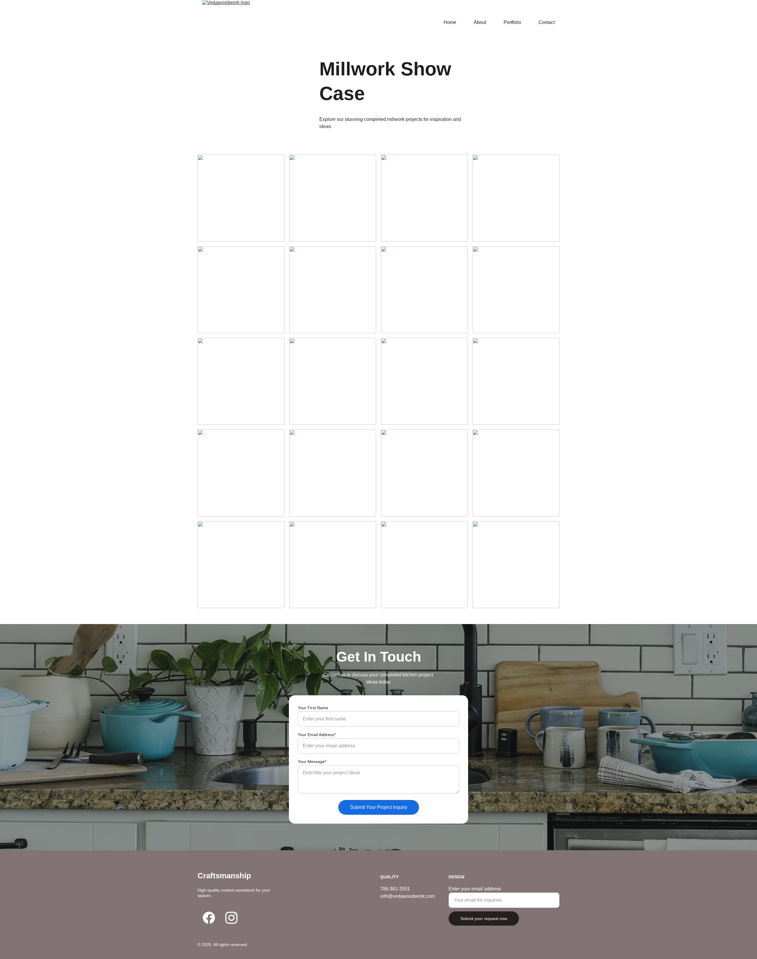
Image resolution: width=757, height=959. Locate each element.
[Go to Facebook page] (209, 918)
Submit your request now (483, 918)
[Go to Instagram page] (231, 918)
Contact (546, 22)
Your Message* (312, 761)
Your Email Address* (317, 734)
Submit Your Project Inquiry (378, 807)
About (480, 22)
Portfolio (512, 22)
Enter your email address (475, 888)
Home (450, 22)
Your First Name (313, 707)
